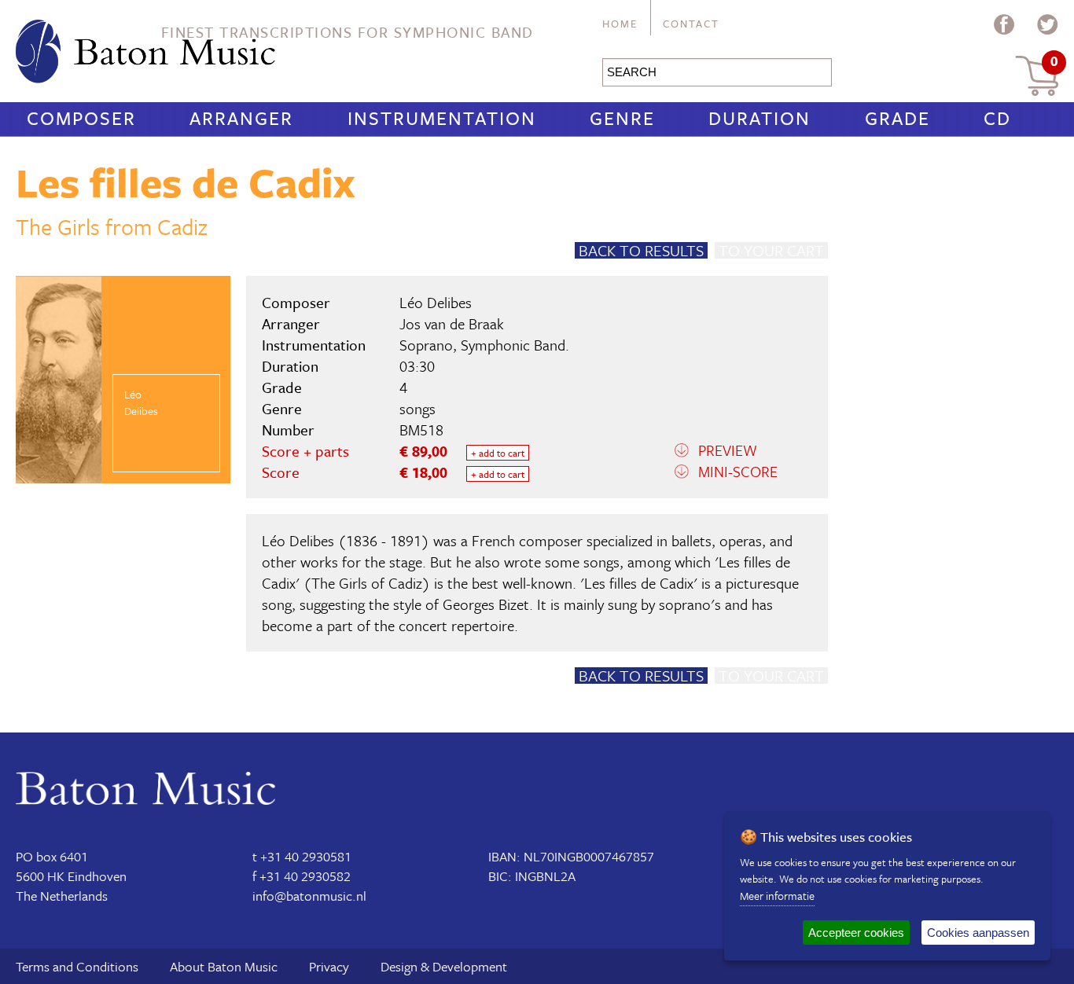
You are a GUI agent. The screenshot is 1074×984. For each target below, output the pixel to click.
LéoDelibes (141, 402)
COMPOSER (81, 118)
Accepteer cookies (856, 932)
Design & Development (444, 966)
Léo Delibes (435, 302)
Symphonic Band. (515, 344)
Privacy (329, 966)
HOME (620, 23)
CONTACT (691, 23)
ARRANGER (241, 118)
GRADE (897, 118)
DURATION (759, 118)
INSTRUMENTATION (442, 118)
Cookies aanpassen (978, 932)
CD (997, 118)
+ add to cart (497, 453)
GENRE (622, 118)
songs (417, 408)
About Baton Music (224, 966)
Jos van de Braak (451, 323)
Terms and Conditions (77, 966)
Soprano (426, 344)
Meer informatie (777, 895)
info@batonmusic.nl (309, 895)
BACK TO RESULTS (641, 250)
